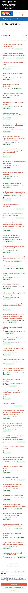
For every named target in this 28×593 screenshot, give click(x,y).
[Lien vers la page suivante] (16, 564)
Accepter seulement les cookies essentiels (14, 587)
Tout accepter (14, 584)
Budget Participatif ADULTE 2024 (9, 18)
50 (19, 566)
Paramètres (14, 590)
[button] (23, 35)
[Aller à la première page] (10, 13)
